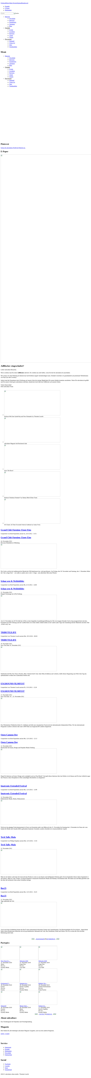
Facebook (7, 1064)
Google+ (7, 1066)
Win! (10, 45)
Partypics (11, 33)
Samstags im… (24, 983)
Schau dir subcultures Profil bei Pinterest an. (13, 148)
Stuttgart (19, 3)
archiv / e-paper (5, 1033)
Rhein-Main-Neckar (11, 3)
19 (47, 1014)
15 (41, 1014)
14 (40, 1014)
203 (39, 939)
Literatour (12, 24)
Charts (11, 35)
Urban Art (12, 43)
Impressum (8, 1047)
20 (48, 1014)
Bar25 (3, 888)
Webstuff (11, 41)
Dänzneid (3, 1006)
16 (42, 1014)
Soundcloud (8, 1069)
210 (54, 939)
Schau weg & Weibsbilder (12, 581)
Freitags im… (42, 1006)
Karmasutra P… (5, 983)
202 (37, 939)
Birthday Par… (42, 983)
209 (52, 939)
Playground (8, 39)
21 (49, 1014)
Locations (12, 31)
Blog (10, 26)
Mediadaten (8, 10)
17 (44, 1014)
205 (43, 939)
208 (50, 939)
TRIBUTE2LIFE (8, 632)
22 (51, 1014)
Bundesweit (25, 3)
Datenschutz (8, 1055)
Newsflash (12, 18)
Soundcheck (12, 22)
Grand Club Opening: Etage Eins (16, 530)
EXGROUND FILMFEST (13, 683)
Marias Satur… (24, 1006)
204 (41, 939)
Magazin (7, 16)
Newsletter (8, 1053)
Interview (12, 20)
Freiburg (3, 3)
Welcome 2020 (24, 961)
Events (11, 30)
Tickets (11, 37)
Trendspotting (13, 47)
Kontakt (7, 6)
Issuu (6, 1068)
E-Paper (7, 8)
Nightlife (7, 28)
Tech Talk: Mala (8, 837)
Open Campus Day (9, 735)
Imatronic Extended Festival (14, 786)
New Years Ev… (5, 961)
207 (48, 939)
